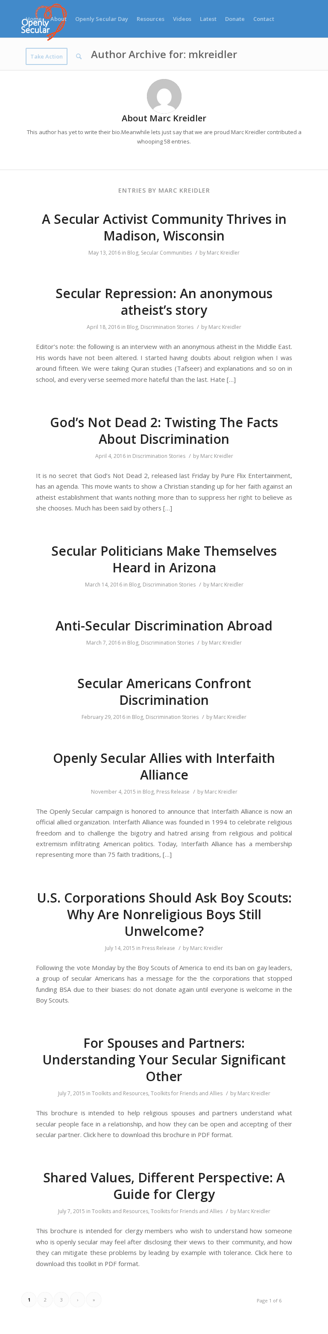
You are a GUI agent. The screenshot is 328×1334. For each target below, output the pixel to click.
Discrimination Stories (167, 327)
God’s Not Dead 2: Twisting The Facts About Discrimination (164, 430)
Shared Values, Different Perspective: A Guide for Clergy (164, 1186)
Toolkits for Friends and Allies (187, 1093)
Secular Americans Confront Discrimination (164, 691)
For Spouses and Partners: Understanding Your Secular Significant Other (164, 1059)
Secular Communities (166, 252)
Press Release (173, 791)
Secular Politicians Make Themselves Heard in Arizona (164, 559)
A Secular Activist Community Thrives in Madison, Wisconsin (164, 227)
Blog (132, 252)
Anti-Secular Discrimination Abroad (164, 625)
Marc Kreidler (223, 252)
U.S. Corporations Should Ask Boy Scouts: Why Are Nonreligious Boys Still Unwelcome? (164, 914)
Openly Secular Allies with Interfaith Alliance (164, 766)
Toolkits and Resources (120, 1093)
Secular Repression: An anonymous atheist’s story (164, 301)
